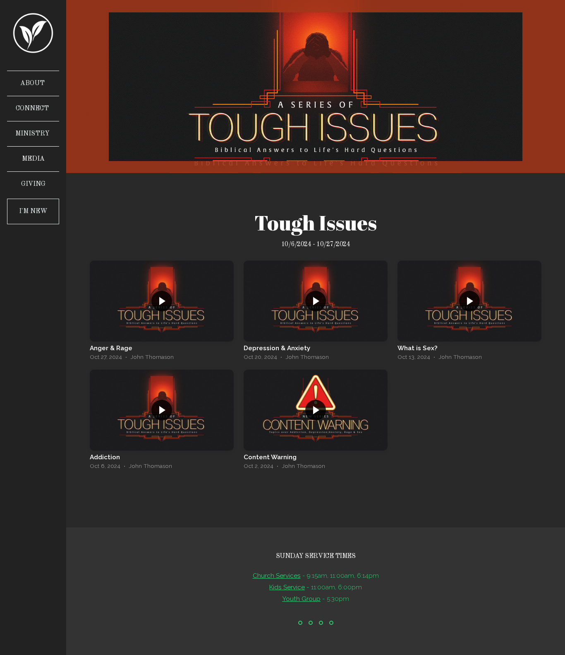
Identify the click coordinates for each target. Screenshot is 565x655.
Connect (33, 108)
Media (33, 159)
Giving (33, 184)
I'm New (33, 211)
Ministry (33, 134)
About (33, 83)
